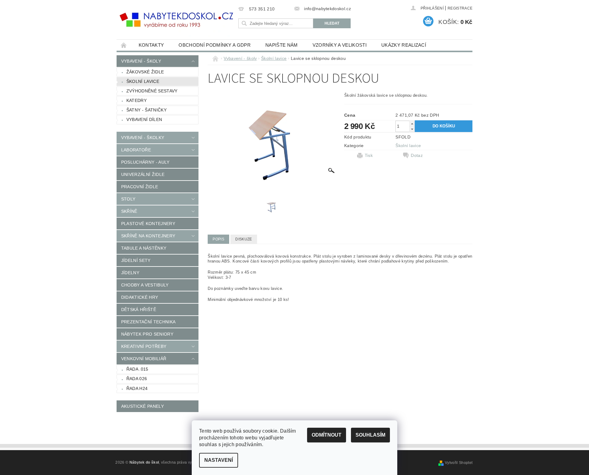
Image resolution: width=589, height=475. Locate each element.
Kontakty (151, 45)
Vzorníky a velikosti (340, 45)
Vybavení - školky (142, 137)
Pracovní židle (139, 186)
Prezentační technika (148, 321)
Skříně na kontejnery (148, 235)
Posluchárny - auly (145, 162)
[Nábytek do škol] (176, 20)
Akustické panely (142, 406)
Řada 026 (136, 378)
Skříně (129, 211)
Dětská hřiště (138, 309)
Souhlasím (370, 435)
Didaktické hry (139, 297)
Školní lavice (142, 81)
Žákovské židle (145, 71)
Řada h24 (137, 388)
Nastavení (218, 460)
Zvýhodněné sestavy (152, 90)
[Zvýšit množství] (412, 124)
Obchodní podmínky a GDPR (215, 45)
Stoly (128, 199)
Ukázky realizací (403, 45)
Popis (218, 239)
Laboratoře (136, 149)
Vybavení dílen (144, 119)
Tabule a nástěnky (143, 248)
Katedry (136, 100)
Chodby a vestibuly (145, 284)
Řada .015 (137, 369)
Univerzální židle (142, 174)
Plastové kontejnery (148, 223)
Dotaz (417, 155)
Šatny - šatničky (146, 109)
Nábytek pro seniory (147, 334)
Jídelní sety (136, 260)
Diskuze (243, 239)
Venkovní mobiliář (143, 358)
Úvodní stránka (124, 45)
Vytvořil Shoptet (458, 463)
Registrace (460, 8)
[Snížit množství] (412, 129)
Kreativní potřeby (143, 346)
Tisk (369, 155)
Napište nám (281, 45)
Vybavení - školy (141, 61)
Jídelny (130, 272)
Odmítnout (326, 435)
